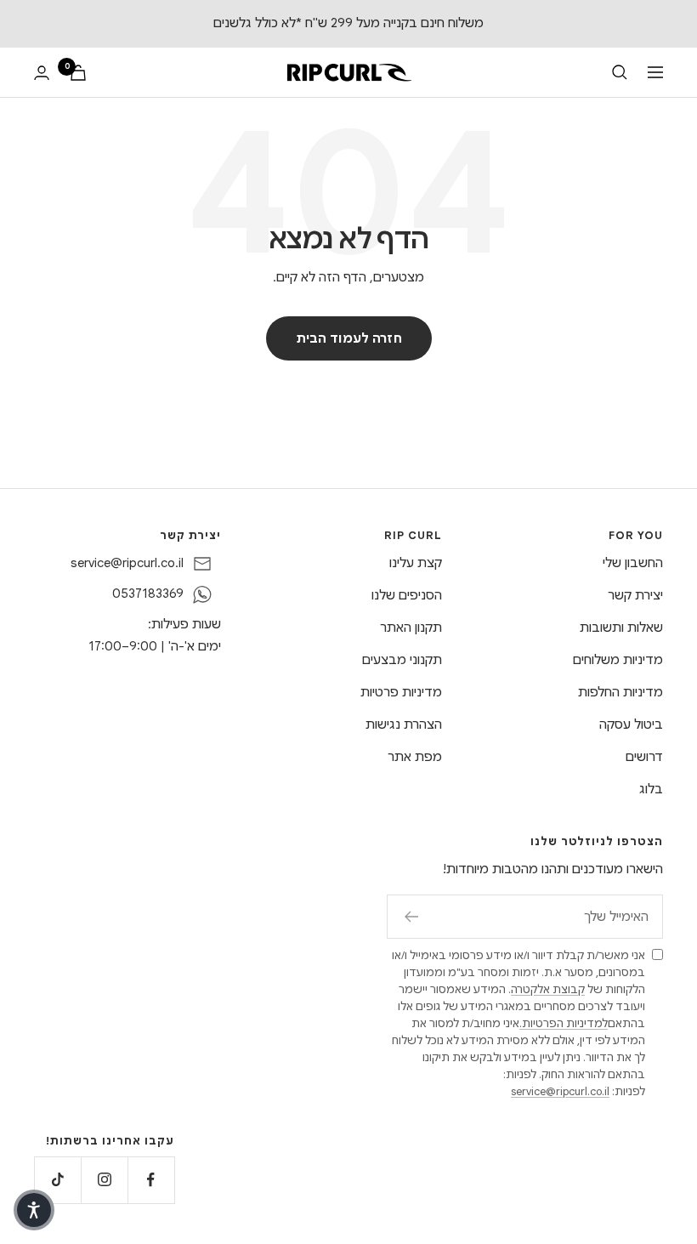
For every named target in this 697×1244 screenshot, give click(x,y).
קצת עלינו (415, 563)
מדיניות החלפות (620, 692)
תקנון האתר (411, 627)
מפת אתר (415, 756)
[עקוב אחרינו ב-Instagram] (104, 1179)
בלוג (651, 789)
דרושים (644, 756)
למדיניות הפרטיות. (563, 1023)
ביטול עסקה (631, 724)
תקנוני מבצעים (402, 659)
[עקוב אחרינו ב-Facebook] (151, 1179)
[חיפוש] (619, 72)
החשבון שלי (633, 563)
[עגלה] (78, 73)
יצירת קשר (635, 595)
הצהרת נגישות (404, 724)
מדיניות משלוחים (618, 659)
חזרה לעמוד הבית (349, 338)
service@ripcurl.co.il (127, 563)
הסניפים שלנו (406, 595)
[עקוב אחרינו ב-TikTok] (57, 1179)
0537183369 (148, 593)
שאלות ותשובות (621, 627)
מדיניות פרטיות (401, 692)
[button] (34, 1210)
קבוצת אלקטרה (548, 989)
